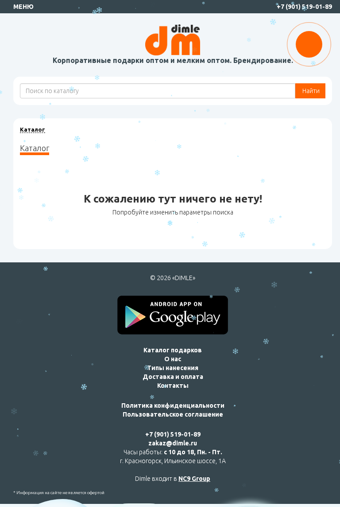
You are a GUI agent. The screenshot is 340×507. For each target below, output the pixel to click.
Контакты (173, 385)
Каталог (32, 129)
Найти (310, 90)
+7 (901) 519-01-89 (304, 6)
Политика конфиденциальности (172, 405)
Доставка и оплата (173, 376)
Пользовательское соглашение (173, 414)
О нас (172, 359)
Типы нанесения (172, 367)
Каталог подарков (172, 350)
